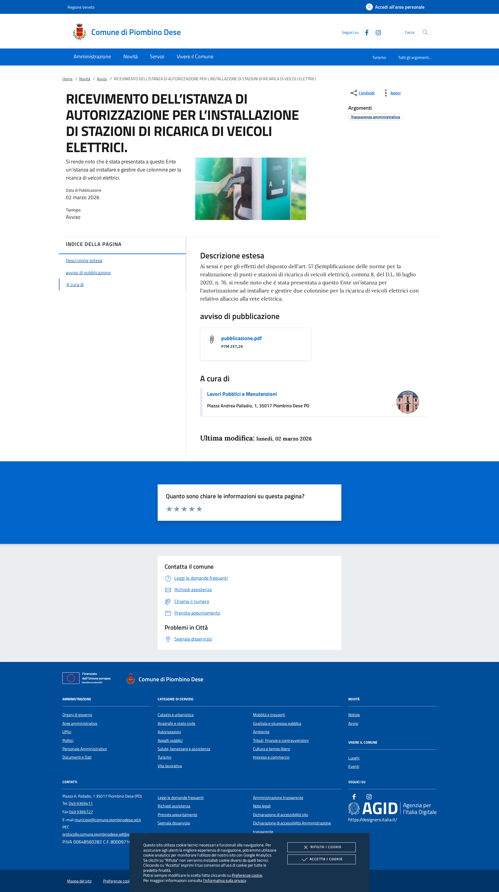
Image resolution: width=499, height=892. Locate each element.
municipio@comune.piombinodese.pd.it (108, 820)
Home (67, 79)
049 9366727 (81, 812)
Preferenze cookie (247, 875)
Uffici (66, 732)
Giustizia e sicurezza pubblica (277, 723)
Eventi (353, 766)
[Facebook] (364, 32)
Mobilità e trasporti (269, 715)
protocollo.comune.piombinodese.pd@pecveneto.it (105, 834)
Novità (84, 79)
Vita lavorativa (170, 766)
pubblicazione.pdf (241, 338)
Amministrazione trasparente (278, 797)
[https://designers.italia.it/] (392, 808)
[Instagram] (376, 32)
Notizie (354, 715)
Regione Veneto (81, 7)
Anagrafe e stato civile (176, 723)
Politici (67, 740)
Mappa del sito (79, 881)
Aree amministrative (79, 723)
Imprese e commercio (271, 757)
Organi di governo (77, 715)
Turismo (379, 57)
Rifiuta (326, 847)
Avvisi (102, 79)
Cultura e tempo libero (271, 749)
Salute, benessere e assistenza (184, 749)
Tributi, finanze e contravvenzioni (281, 740)
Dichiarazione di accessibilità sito (280, 814)
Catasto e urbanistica (175, 715)
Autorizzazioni (169, 732)
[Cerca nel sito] (425, 32)
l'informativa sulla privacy (224, 880)
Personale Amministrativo (84, 749)
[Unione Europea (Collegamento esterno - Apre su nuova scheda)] (88, 679)
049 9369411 (81, 803)
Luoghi (354, 758)
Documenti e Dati (77, 757)
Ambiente (261, 732)
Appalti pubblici (170, 740)
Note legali (262, 806)
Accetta (326, 859)
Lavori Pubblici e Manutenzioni (242, 394)
